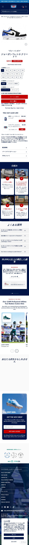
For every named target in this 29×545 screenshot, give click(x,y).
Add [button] (22, 121)
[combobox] (14, 11)
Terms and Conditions (20, 436)
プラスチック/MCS (13, 83)
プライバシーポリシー (11, 531)
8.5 (14, 70)
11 (12, 74)
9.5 (22, 70)
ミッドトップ (5, 89)
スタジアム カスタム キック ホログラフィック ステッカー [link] (14, 125)
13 (8, 77)
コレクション (6, 16)
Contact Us (4, 477)
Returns (3, 497)
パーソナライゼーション (14, 152)
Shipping (3, 499)
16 (20, 77)
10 (2, 74)
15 (16, 77)
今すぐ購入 (13, 101)
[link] (5, 118)
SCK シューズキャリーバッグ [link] (14, 117)
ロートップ (15, 89)
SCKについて (14, 156)
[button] (23, 7)
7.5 (6, 70)
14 (12, 77)
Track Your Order (5, 472)
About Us (3, 484)
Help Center (4, 475)
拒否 (14, 538)
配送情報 (14, 147)
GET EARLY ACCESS (14, 431)
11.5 (17, 74)
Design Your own (5, 482)
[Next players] (16, 351)
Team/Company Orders (7, 480)
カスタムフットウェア (15, 16)
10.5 (7, 74)
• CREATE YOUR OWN (24, 1)
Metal (3, 83)
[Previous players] (12, 351)
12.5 (3, 77)
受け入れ (14, 534)
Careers (3, 487)
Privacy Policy (5, 494)
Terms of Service (5, 502)
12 (21, 74)
